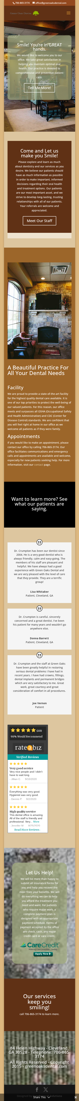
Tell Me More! (39, 87)
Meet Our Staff (39, 220)
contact (38, 464)
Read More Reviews (27, 829)
